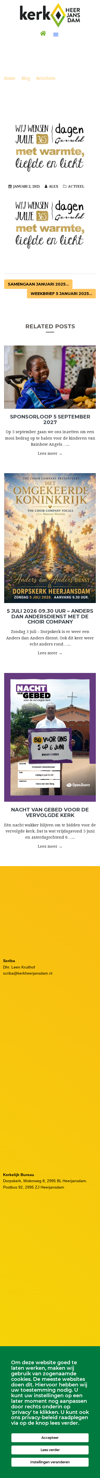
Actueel (76, 186)
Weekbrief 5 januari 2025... (61, 293)
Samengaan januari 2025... (38, 284)
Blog (26, 78)
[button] (56, 34)
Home (9, 78)
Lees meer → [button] (50, 453)
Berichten (46, 78)
